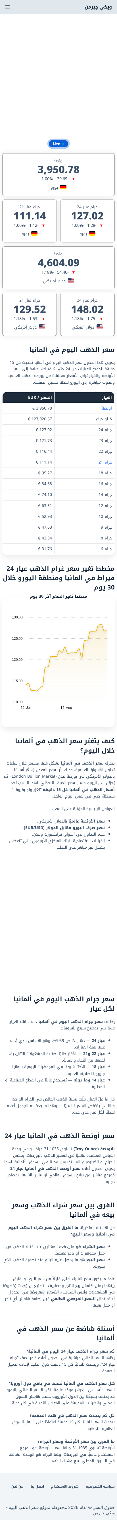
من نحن (17, 1486)
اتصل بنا (37, 1486)
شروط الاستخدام (65, 1486)
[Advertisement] (58, 75)
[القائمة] (7, 7)
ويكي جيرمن (98, 7)
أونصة (107, 408)
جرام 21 (105, 462)
